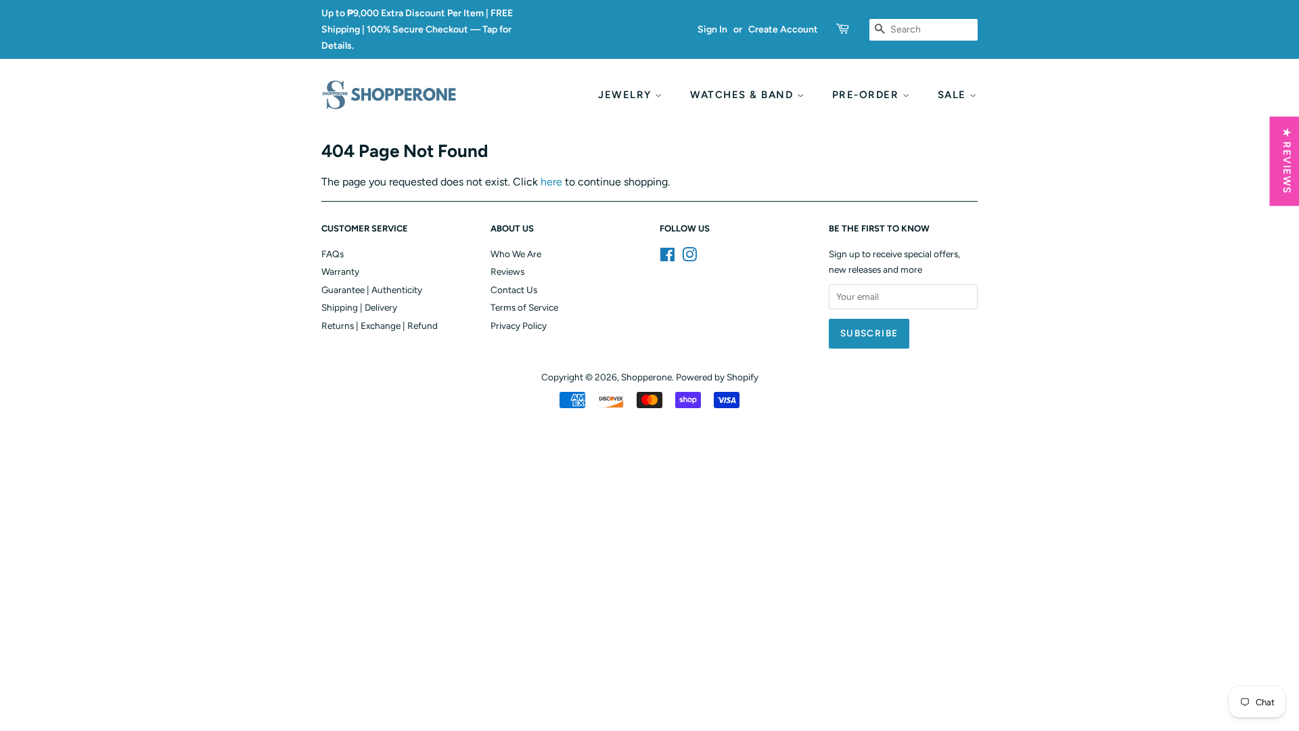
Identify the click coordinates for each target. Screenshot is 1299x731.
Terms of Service (524, 307)
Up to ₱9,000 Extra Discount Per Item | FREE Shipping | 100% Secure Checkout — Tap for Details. (417, 29)
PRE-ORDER (867, 95)
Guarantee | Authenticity (371, 289)
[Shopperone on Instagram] (689, 257)
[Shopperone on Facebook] (667, 257)
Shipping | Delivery (359, 307)
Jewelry (626, 95)
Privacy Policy (519, 325)
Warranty (340, 271)
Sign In (712, 29)
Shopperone (646, 377)
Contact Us (514, 289)
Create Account (783, 29)
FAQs (332, 253)
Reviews (507, 271)
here (551, 181)
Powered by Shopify (717, 377)
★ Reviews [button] (1286, 161)
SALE (954, 95)
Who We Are (516, 253)
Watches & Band (743, 95)
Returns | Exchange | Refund (379, 325)
